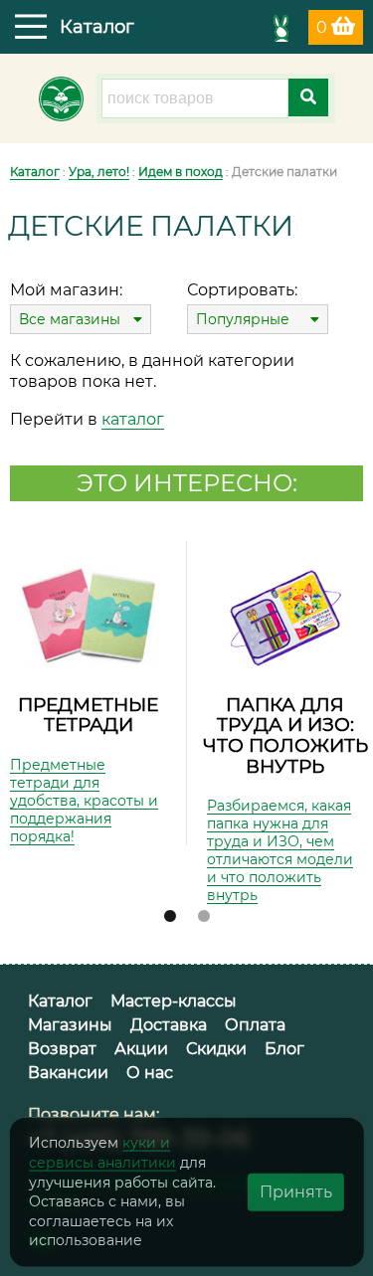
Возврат (62, 1048)
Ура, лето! (99, 171)
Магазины (70, 1024)
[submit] (308, 97)
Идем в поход (180, 171)
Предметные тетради (88, 715)
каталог (132, 419)
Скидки (216, 1048)
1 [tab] (170, 917)
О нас (149, 1072)
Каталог (35, 171)
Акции (141, 1048)
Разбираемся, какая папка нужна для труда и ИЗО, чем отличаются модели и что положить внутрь (280, 850)
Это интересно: (187, 482)
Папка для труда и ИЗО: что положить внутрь (285, 735)
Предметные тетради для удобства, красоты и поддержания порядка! (84, 800)
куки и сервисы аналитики (102, 1153)
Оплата (255, 1024)
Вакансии (68, 1072)
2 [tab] (204, 917)
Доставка (168, 1024)
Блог (284, 1048)
